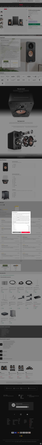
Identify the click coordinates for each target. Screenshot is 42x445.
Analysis (13, 226)
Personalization (14, 229)
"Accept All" (19, 219)
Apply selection (17, 232)
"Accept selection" (14, 221)
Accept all (25, 232)
